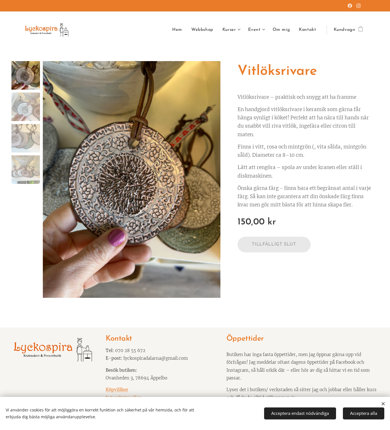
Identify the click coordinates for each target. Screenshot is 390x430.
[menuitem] (179, 30)
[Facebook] (349, 6)
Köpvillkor (117, 389)
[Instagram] (358, 6)
